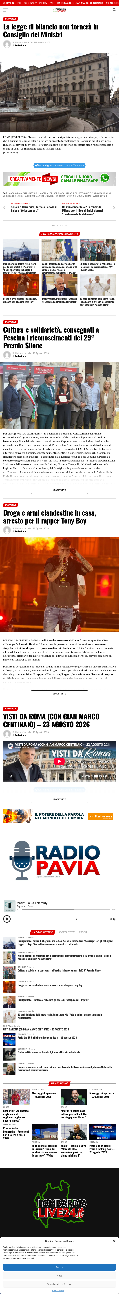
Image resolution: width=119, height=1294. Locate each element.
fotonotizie (86, 193)
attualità (46, 193)
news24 (50, 196)
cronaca (59, 193)
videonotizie (100, 196)
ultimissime (84, 196)
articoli (34, 193)
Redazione (20, 45)
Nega (59, 1275)
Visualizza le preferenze (59, 1284)
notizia (61, 196)
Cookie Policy (58, 1291)
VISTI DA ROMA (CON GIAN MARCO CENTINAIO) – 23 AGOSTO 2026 (50, 3)
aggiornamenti (18, 193)
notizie (72, 196)
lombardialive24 (35, 196)
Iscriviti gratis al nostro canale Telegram (61, 165)
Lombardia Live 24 (13, 196)
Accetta (59, 1267)
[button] (114, 1241)
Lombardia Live (103, 193)
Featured (72, 193)
